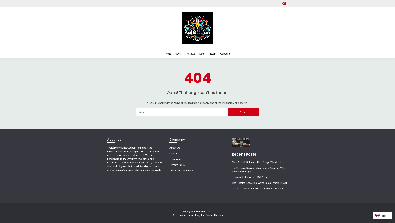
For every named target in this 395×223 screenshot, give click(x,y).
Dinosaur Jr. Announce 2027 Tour (250, 177)
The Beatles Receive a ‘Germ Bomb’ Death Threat (259, 182)
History (212, 53)
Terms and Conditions (181, 170)
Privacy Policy (177, 164)
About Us (174, 147)
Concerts (225, 53)
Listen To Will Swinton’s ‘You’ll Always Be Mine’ (258, 188)
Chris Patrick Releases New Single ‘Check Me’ (257, 162)
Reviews (190, 53)
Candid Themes (214, 215)
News (178, 53)
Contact (173, 153)
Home (167, 53)
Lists (201, 53)
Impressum (175, 159)
